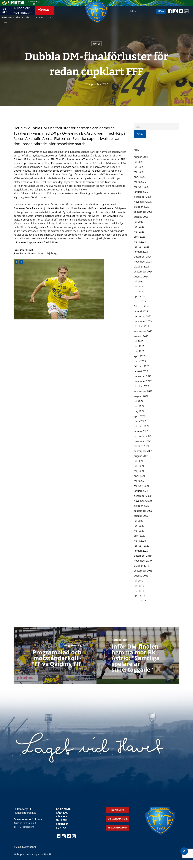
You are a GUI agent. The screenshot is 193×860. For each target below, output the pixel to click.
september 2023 (143, 331)
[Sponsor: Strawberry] (34, 4)
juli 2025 (138, 221)
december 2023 (143, 316)
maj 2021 (139, 471)
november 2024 (143, 261)
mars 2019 (140, 600)
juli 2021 (138, 461)
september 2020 (143, 510)
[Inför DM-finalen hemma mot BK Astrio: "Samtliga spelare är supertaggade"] (137, 655)
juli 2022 (138, 401)
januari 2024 (141, 311)
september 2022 (143, 391)
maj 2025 (139, 231)
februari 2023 (141, 366)
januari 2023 (141, 371)
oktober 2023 (141, 326)
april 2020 (139, 535)
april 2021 (139, 476)
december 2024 (143, 256)
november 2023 (143, 321)
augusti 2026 (141, 157)
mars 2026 (140, 182)
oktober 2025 (141, 206)
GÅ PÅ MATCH (64, 809)
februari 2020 (141, 545)
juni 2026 (139, 167)
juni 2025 (139, 226)
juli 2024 (138, 281)
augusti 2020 (141, 515)
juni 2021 (139, 466)
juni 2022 (139, 406)
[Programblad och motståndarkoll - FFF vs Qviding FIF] (55, 655)
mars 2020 (140, 540)
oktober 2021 (141, 446)
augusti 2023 (141, 336)
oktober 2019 (141, 565)
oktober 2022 (141, 386)
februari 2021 (141, 486)
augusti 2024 (141, 276)
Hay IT (47, 854)
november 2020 (143, 500)
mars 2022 (140, 421)
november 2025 (143, 201)
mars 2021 (140, 481)
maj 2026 (139, 172)
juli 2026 (138, 162)
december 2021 (143, 436)
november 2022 (143, 381)
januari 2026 (141, 191)
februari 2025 (141, 246)
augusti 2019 (141, 575)
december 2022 (143, 376)
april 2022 (139, 416)
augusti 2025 (141, 216)
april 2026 (139, 177)
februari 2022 (141, 426)
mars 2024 (140, 301)
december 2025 (143, 196)
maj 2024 (139, 291)
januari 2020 (141, 550)
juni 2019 (139, 585)
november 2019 (143, 560)
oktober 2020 (141, 505)
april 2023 (139, 356)
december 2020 (143, 496)
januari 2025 (141, 251)
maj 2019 (139, 590)
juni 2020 (139, 525)
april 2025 (139, 236)
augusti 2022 (141, 396)
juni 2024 (139, 286)
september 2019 (143, 570)
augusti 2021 (141, 456)
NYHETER (61, 820)
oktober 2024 (141, 266)
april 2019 (139, 595)
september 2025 (143, 211)
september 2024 (143, 271)
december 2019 (143, 555)
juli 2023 (138, 341)
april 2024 (139, 296)
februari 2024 (141, 306)
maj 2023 (139, 351)
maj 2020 (139, 530)
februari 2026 (141, 186)
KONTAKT (62, 827)
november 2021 (143, 441)
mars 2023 (140, 361)
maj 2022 (139, 411)
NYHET (96, 43)
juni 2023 (139, 346)
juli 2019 (138, 580)
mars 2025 (140, 241)
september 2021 (143, 451)
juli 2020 (138, 520)
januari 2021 (141, 491)
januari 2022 (141, 431)
